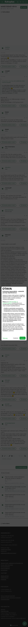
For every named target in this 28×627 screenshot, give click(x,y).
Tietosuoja (5, 338)
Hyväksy (22, 338)
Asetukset (15, 338)
